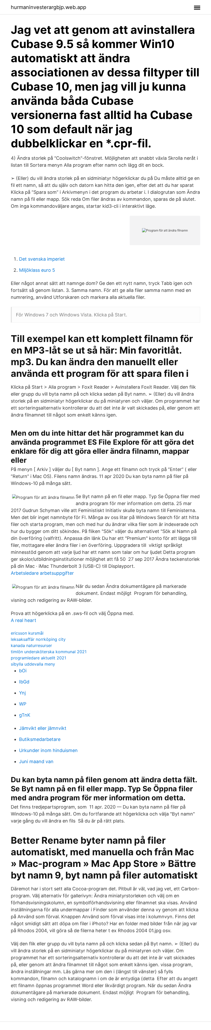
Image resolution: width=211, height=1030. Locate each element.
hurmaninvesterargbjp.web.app (48, 7)
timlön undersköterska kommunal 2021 (48, 651)
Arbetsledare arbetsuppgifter (42, 573)
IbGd (24, 681)
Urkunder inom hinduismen (48, 750)
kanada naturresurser (31, 645)
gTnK (24, 715)
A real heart (23, 620)
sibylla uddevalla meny (33, 664)
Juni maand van (36, 761)
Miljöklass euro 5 (37, 270)
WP (22, 704)
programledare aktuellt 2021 (38, 657)
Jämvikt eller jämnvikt (42, 728)
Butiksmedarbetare (39, 739)
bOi (23, 670)
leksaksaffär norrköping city (38, 639)
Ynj (22, 693)
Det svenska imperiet (42, 259)
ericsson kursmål (27, 633)
